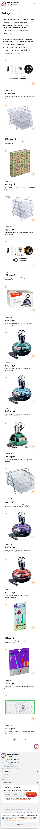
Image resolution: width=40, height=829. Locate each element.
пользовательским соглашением (15, 801)
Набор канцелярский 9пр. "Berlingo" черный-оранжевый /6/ (18, 278)
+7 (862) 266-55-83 (11, 760)
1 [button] (14, 739)
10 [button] (25, 739)
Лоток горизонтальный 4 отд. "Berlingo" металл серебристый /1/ (18, 142)
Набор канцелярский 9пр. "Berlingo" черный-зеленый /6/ (18, 460)
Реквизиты (4, 777)
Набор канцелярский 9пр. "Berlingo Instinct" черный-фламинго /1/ (17, 596)
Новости (4, 779)
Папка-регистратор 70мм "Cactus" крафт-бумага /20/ (19, 188)
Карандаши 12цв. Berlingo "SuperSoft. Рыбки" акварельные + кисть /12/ (17, 641)
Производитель (13, 10)
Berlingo (21, 10)
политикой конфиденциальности (22, 799)
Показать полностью (12, 54)
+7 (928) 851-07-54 (11, 762)
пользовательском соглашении (12, 820)
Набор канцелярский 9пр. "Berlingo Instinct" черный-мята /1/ (17, 369)
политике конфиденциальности (24, 818)
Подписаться (31, 794)
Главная (4, 10)
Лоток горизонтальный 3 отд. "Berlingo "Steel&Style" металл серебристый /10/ (16, 505)
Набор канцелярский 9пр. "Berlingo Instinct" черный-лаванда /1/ (17, 551)
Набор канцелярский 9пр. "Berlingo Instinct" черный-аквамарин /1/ (17, 414)
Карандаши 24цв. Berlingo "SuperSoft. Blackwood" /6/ (19, 687)
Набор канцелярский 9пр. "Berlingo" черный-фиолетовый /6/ (18, 324)
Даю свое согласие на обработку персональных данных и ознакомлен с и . (20, 800)
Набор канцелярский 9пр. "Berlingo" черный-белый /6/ (20, 97)
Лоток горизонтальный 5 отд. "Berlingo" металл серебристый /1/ (18, 233)
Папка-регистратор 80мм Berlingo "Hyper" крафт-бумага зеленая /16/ (19, 732)
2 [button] (18, 739)
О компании (5, 774)
